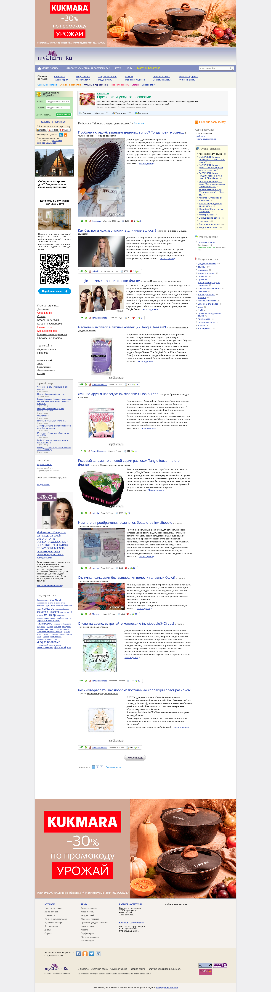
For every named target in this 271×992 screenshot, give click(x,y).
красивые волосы (207, 300)
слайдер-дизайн (58, 634)
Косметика (59, 76)
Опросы (41, 373)
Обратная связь (99, 969)
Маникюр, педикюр (135, 79)
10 (135, 451)
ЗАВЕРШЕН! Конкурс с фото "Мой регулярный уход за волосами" (211, 167)
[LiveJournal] (98, 953)
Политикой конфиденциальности (49, 141)
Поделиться (43, 484)
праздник (40, 629)
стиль (39, 637)
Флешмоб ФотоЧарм (45, 648)
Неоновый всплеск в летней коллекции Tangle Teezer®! (122, 327)
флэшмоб (60, 647)
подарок (50, 627)
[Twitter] (91, 953)
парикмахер (204, 319)
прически (202, 276)
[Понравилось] (86, 221)
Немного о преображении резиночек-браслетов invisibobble (125, 523)
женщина (40, 605)
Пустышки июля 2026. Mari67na (51, 421)
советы (69, 634)
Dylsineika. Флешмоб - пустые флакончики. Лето (50, 410)
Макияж (129, 76)
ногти (68, 618)
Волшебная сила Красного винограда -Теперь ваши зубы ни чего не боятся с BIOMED (54, 401)
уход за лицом (55, 645)
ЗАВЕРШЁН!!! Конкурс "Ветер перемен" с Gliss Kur (211, 192)
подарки (41, 626)
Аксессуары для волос (210, 154)
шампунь (202, 291)
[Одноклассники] (85, 953)
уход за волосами (207, 263)
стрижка (46, 637)
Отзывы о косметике (70, 85)
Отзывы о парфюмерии (96, 85)
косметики (84, 68)
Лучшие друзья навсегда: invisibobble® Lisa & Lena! (118, 394)
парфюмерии (102, 68)
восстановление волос (209, 288)
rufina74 (95, 271)
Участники (120, 113)
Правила (42, 352)
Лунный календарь (46, 370)
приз (47, 629)
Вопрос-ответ (148, 85)
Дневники (43, 309)
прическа (202, 279)
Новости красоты (161, 76)
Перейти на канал (52, 291)
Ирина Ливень (44, 464)
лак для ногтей (66, 612)
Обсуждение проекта (49, 338)
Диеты (40, 363)
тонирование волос (44, 639)
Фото (118, 68)
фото (69, 648)
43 (140, 221)
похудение (66, 627)
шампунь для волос (208, 304)
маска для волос (206, 273)
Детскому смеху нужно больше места (54, 202)
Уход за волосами (107, 76)
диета (50, 603)
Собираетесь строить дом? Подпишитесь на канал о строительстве (52, 184)
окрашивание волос (48, 620)
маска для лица (43, 618)
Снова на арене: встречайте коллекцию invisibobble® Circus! (126, 623)
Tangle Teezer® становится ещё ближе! (109, 281)
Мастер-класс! (206, 214)
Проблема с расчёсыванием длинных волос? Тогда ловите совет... (131, 132)
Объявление (43, 416)
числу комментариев (206, 139)
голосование (42, 603)
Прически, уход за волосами (94, 922)
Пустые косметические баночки (49, 632)
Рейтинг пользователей (56, 919)
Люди (129, 68)
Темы (84, 904)
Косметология (83, 79)
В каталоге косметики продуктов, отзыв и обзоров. (130, 911)
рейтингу (201, 136)
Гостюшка (96, 221)
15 (138, 747)
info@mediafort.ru (143, 974)
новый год (60, 618)
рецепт (39, 634)
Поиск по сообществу (212, 122)
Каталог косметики (48, 320)
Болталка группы (206, 242)
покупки (57, 627)
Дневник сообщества (93, 113)
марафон (203, 270)
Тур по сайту (44, 345)
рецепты (47, 634)
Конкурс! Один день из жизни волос (210, 204)
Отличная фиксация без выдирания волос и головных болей (126, 577)
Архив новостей (44, 360)
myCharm (50, 904)
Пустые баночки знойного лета (51, 394)
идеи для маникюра (64, 605)
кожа (38, 609)
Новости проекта (120, 85)
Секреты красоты (161, 79)
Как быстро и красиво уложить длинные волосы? (117, 230)
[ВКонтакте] (78, 953)
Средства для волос (209, 224)
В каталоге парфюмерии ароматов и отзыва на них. (132, 928)
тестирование (55, 637)
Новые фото (44, 327)
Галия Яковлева (99, 318)
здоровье (50, 605)
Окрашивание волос (209, 218)
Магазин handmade (148, 68)
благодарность (42, 600)
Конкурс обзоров (47, 331)
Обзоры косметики (47, 85)
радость (67, 632)
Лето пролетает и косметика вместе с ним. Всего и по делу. (54, 427)
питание (57, 624)
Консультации (43, 367)
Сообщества (103, 93)
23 (129, 513)
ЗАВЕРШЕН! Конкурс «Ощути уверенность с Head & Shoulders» (210, 176)
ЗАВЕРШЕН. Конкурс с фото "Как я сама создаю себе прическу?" (212, 184)
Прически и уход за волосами (100, 135)
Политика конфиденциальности (164, 969)
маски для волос (206, 294)
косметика (42, 612)
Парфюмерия (61, 79)
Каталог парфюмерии (50, 323)
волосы (201, 266)
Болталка (143, 113)
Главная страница (47, 305)
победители (66, 624)
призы (52, 629)
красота (202, 297)
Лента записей (51, 68)
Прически (204, 221)
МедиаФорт (63, 974)
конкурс (202, 325)
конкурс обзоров (62, 609)
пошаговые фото (206, 322)
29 (136, 614)
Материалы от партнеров (52, 334)
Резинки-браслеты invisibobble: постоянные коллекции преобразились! (134, 690)
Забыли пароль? (43, 115)
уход (200, 307)
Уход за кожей (83, 76)
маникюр (50, 615)
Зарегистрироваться (53, 121)
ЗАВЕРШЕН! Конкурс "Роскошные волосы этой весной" (212, 159)
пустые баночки (63, 629)
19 (137, 384)
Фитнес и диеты (187, 79)
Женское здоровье (188, 76)
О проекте (83, 969)
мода (52, 618)
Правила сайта (137, 969)
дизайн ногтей (59, 603)
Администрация (46, 349)
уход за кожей (42, 645)
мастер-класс (205, 328)
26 (134, 568)
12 (139, 681)
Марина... (96, 614)
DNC (200, 310)
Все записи (139, 123)
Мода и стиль (105, 79)
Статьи (135, 85)
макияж (40, 615)
